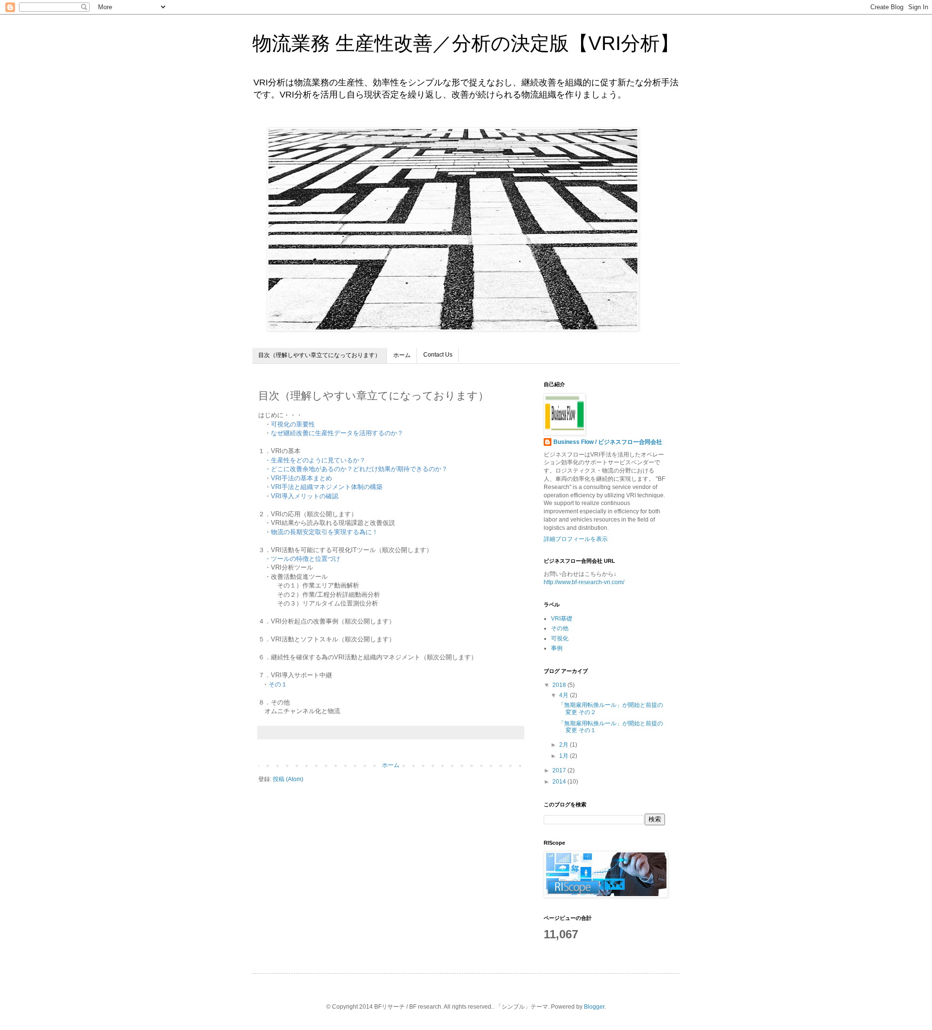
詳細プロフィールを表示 (576, 539)
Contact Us (437, 354)
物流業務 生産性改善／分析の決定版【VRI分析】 (465, 43)
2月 (564, 744)
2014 (559, 781)
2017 (559, 770)
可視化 (559, 638)
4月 (564, 695)
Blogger (594, 1006)
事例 (557, 648)
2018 (559, 685)
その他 (559, 628)
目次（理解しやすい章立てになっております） (319, 355)
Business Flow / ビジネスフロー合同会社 (607, 442)
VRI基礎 (561, 618)
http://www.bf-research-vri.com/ (584, 582)
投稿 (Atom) (288, 779)
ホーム (402, 355)
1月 (564, 755)
